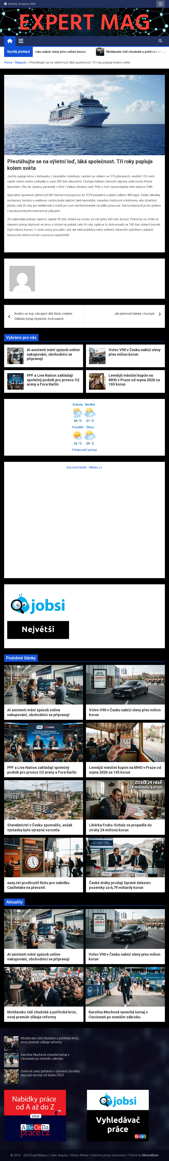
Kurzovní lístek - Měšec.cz (84, 467)
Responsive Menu (160, 3)
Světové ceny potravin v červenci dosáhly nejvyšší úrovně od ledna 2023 (50, 1073)
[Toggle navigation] (20, 41)
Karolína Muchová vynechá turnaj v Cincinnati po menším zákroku (45, 1057)
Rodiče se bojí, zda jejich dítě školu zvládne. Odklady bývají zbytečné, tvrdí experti (43, 316)
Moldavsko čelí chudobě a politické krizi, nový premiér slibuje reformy (50, 1040)
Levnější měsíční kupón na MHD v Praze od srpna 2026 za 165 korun (134, 379)
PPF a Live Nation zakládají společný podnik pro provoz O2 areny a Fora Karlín (53, 379)
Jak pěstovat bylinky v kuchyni (134, 313)
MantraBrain (150, 1155)
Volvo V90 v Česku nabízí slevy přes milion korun (135, 352)
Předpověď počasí (84, 450)
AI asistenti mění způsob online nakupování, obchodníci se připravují (53, 354)
